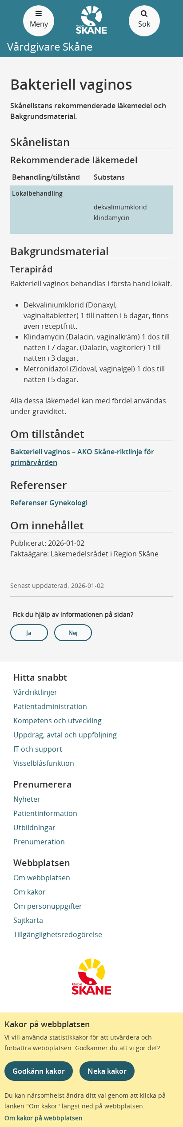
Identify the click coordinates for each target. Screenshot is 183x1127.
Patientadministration (50, 706)
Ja (29, 633)
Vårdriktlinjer (35, 692)
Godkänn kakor (38, 1071)
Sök (144, 24)
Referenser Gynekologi (49, 503)
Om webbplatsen (41, 878)
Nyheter (26, 799)
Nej (73, 633)
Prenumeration (39, 842)
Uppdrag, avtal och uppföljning (65, 735)
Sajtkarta (28, 920)
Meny (39, 24)
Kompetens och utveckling (57, 720)
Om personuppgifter (47, 906)
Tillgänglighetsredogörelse (57, 934)
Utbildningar (34, 827)
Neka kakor (107, 1071)
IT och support (37, 749)
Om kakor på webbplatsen (43, 1118)
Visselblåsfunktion (43, 763)
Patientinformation (45, 813)
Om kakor (29, 892)
